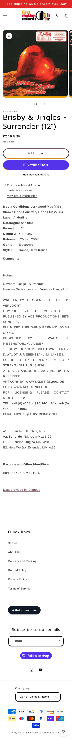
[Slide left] (27, 104)
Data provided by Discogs (21, 489)
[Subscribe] (58, 641)
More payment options (36, 174)
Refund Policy (17, 570)
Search (13, 543)
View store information (22, 195)
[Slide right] (44, 104)
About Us (14, 552)
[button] (5, 15)
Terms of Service (19, 588)
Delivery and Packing (22, 561)
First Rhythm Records (29, 732)
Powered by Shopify (53, 732)
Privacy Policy (17, 579)
